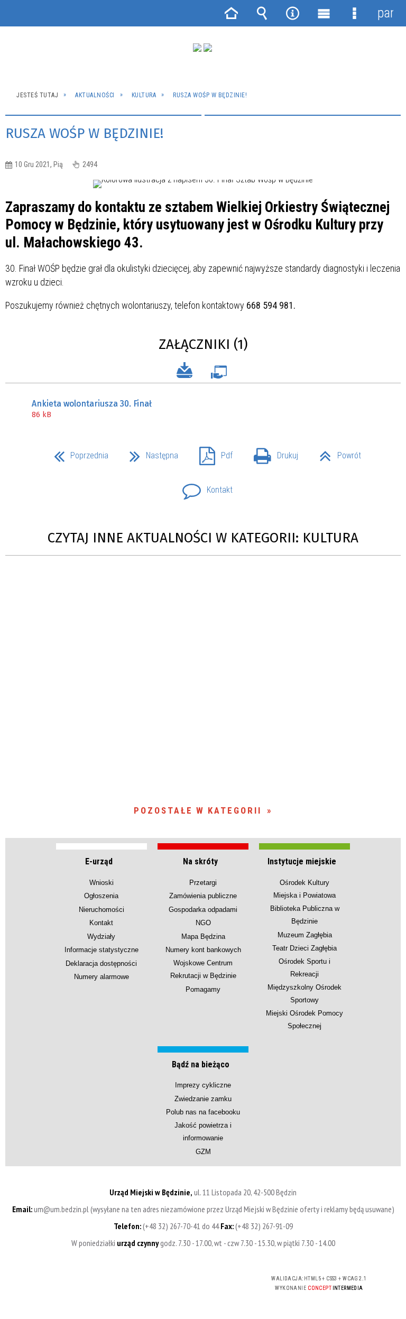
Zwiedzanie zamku (203, 1099)
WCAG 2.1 (219, 1278)
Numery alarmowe (101, 977)
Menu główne (323, 13)
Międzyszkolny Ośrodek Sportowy (304, 993)
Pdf (212, 452)
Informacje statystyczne (101, 950)
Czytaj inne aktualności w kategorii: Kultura (203, 538)
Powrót (336, 452)
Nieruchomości (101, 910)
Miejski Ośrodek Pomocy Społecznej (304, 1019)
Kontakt (203, 486)
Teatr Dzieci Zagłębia (304, 948)
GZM (203, 1152)
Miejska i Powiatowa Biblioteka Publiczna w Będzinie (304, 908)
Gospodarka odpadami (203, 910)
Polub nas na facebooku (203, 1112)
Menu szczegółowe (354, 13)
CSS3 (185, 1279)
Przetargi (203, 883)
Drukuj (271, 452)
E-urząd (99, 861)
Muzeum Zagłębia (305, 935)
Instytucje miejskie (301, 861)
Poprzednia (76, 452)
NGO (203, 923)
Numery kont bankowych (203, 950)
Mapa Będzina (203, 936)
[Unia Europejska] (208, 47)
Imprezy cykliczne (203, 1085)
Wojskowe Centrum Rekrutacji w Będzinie (203, 969)
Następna (149, 452)
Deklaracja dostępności (101, 963)
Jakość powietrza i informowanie (203, 1131)
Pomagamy (203, 989)
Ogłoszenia (101, 896)
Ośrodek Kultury (304, 883)
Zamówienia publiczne (203, 896)
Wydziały (101, 936)
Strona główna (231, 13)
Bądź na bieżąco (200, 1064)
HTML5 (170, 1279)
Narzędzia (293, 13)
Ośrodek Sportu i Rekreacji (304, 967)
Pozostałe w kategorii (198, 810)
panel (385, 13)
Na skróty (200, 861)
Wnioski (101, 883)
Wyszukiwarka (262, 13)
